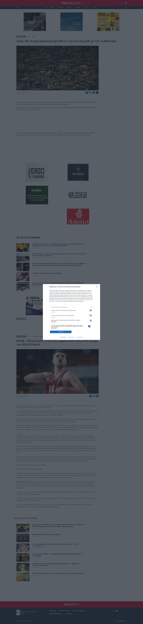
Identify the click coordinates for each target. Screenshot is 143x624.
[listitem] (71, 307)
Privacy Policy (80, 337)
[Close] (97, 286)
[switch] (90, 310)
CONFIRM (61, 331)
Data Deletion (63, 337)
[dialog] (71, 312)
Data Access (71, 337)
